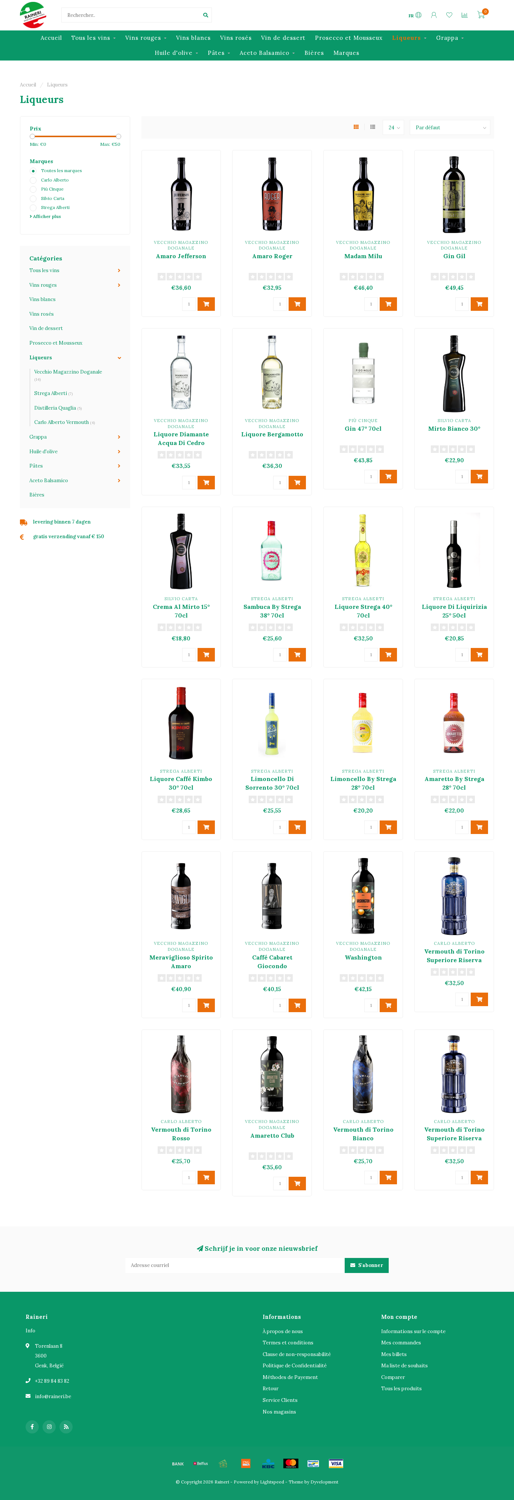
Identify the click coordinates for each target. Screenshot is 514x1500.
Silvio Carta (52, 198)
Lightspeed (272, 1482)
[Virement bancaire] (178, 1463)
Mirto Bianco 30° (454, 428)
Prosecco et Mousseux (349, 37)
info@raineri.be (53, 1396)
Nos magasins (279, 1412)
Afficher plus (46, 216)
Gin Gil (454, 256)
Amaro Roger (272, 256)
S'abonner (370, 1265)
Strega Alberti (55, 207)
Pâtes (216, 52)
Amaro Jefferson (181, 256)
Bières (314, 52)
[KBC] (268, 1463)
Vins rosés (236, 37)
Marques (346, 52)
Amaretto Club (272, 1135)
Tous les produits (401, 1388)
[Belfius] (200, 1463)
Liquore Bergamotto (272, 434)
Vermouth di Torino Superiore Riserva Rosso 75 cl (454, 1138)
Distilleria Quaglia (58, 408)
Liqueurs (406, 37)
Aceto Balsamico (264, 52)
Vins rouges (143, 37)
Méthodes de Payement (290, 1377)
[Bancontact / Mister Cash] (313, 1463)
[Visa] (336, 1463)
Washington (363, 957)
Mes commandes (401, 1343)
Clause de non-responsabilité (297, 1354)
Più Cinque (52, 189)
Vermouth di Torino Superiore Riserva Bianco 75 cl (454, 960)
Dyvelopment (324, 1482)
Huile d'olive (174, 52)
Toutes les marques (61, 170)
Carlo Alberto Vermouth (64, 422)
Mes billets (394, 1354)
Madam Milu (363, 256)
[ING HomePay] (245, 1463)
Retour (270, 1388)
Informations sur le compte (413, 1331)
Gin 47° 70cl (363, 428)
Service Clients (280, 1400)
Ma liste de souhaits (404, 1365)
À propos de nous (283, 1331)
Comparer (393, 1377)
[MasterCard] (290, 1463)
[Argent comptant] (223, 1463)
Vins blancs (193, 37)
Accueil (51, 37)
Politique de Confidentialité (295, 1365)
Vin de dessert (283, 37)
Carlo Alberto (55, 180)
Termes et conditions (288, 1343)
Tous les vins (90, 37)
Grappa (447, 37)
